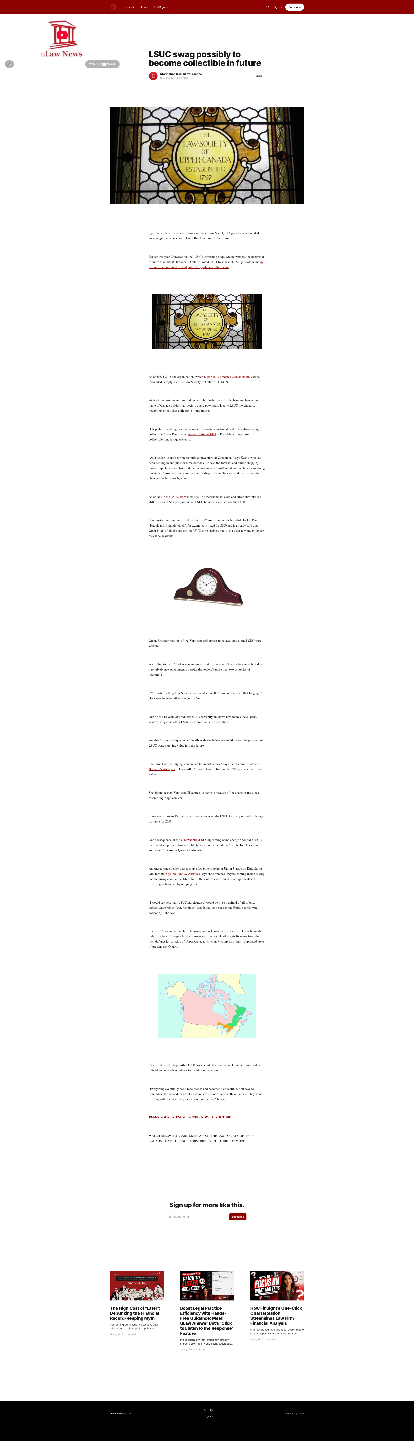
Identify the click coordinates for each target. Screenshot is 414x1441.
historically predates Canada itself (226, 376)
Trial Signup (160, 7)
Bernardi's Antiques (162, 769)
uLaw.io (131, 7)
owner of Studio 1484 (202, 434)
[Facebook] (211, 1410)
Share (259, 75)
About (144, 7)
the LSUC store (176, 496)
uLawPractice (116, 1413)
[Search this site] (267, 7)
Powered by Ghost (294, 1413)
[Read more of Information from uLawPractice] (153, 75)
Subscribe (295, 7)
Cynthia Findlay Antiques (183, 873)
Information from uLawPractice (180, 74)
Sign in (278, 7)
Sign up (209, 1416)
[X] (205, 1410)
